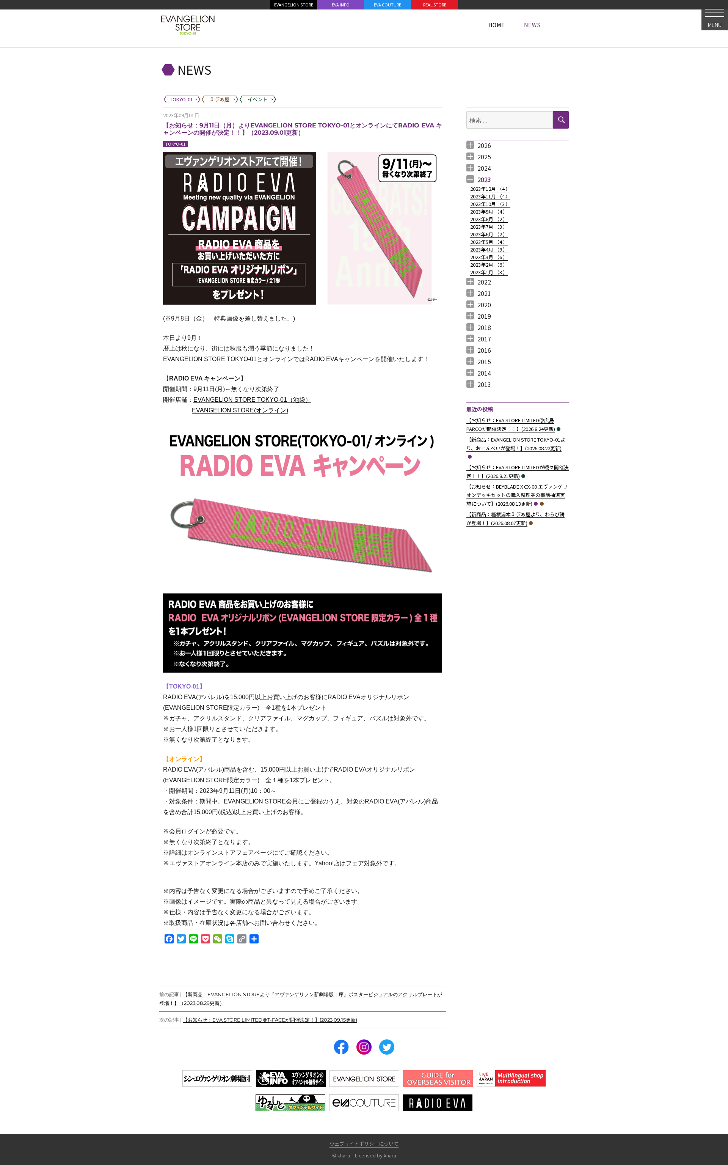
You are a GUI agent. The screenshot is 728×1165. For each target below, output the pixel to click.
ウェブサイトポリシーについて (364, 1143)
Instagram (364, 1047)
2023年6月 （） (489, 234)
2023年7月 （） (489, 226)
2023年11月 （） (490, 196)
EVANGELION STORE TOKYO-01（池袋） (252, 399)
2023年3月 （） (489, 257)
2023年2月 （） (489, 264)
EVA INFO (341, 5)
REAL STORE (434, 5)
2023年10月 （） (490, 204)
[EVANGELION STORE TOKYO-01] (187, 24)
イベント (558, 429)
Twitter (386, 1047)
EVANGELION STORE (293, 5)
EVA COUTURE (387, 5)
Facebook (341, 1047)
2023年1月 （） (489, 272)
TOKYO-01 (175, 144)
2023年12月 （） (490, 188)
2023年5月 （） (489, 241)
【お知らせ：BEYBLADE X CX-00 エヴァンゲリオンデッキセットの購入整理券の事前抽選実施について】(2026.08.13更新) (517, 495)
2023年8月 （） (489, 219)
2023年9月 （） (489, 211)
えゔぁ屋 (542, 504)
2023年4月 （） (489, 249)
